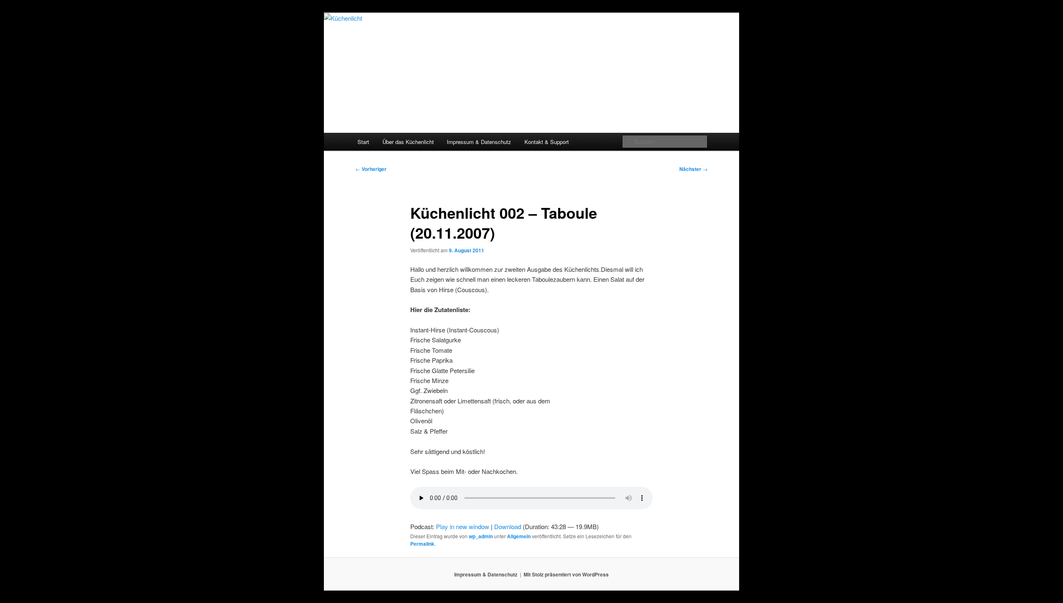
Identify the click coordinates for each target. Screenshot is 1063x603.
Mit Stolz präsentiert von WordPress (566, 574)
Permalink (422, 543)
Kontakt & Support (546, 142)
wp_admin (481, 536)
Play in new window (462, 526)
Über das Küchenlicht (408, 142)
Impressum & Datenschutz (479, 142)
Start (363, 142)
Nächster (693, 169)
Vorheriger (371, 169)
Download (507, 526)
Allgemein (519, 536)
